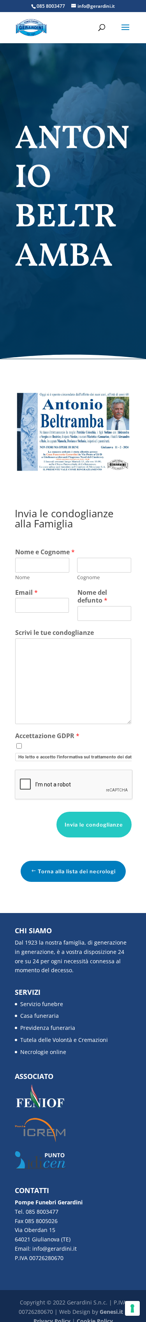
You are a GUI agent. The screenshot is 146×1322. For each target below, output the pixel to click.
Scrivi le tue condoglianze (54, 633)
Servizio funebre (41, 1004)
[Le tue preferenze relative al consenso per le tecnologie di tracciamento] (132, 1308)
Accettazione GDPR (47, 736)
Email (26, 593)
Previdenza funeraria (47, 1027)
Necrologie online (43, 1052)
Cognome (88, 577)
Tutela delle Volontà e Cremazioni (64, 1039)
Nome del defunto (92, 597)
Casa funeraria (39, 1015)
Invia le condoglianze (94, 824)
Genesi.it (111, 1311)
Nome (22, 577)
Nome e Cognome (45, 552)
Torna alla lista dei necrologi (77, 871)
